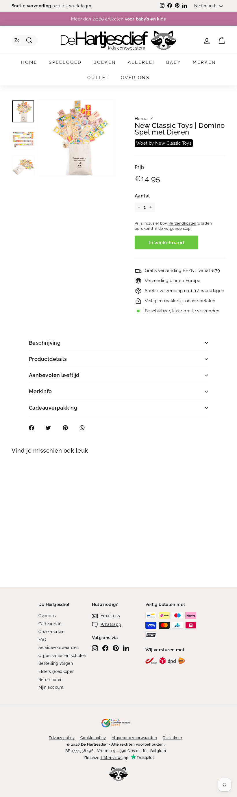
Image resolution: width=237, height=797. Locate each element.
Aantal (142, 196)
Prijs (140, 167)
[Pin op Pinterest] (68, 428)
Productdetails (48, 359)
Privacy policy (62, 738)
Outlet (98, 77)
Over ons (135, 77)
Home (29, 62)
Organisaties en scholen (62, 655)
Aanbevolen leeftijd (54, 375)
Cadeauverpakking (53, 408)
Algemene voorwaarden (134, 738)
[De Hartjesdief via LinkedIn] (126, 648)
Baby (173, 62)
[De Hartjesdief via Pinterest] (116, 648)
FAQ (42, 639)
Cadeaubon (49, 623)
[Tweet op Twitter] (51, 428)
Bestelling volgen (55, 663)
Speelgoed (65, 62)
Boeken (104, 62)
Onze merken (51, 631)
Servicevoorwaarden (58, 647)
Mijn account (51, 687)
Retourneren (50, 679)
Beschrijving (44, 343)
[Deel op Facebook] (34, 428)
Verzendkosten (183, 223)
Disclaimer (172, 738)
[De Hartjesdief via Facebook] (105, 648)
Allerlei (141, 62)
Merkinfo (40, 391)
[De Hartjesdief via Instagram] (95, 648)
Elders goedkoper (56, 671)
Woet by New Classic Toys (163, 143)
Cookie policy (93, 738)
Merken (204, 62)
